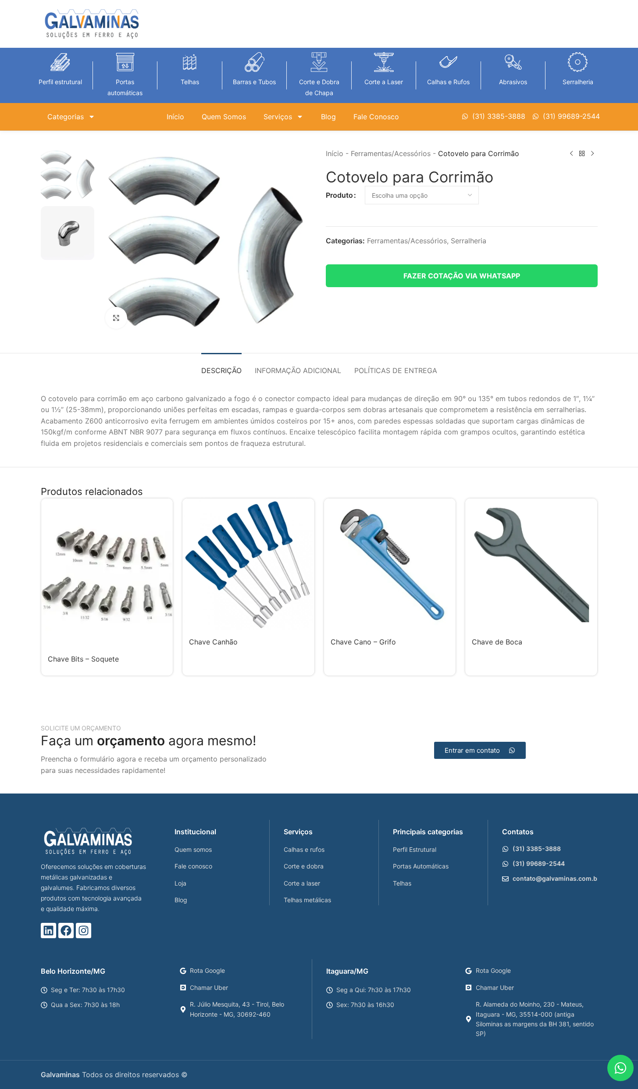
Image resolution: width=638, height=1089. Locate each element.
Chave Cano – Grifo (363, 641)
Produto (339, 195)
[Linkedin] (48, 930)
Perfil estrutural (60, 81)
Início (175, 116)
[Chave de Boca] (531, 564)
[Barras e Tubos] (254, 62)
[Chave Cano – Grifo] (390, 564)
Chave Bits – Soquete (83, 659)
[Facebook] (66, 930)
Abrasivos (513, 81)
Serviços (278, 116)
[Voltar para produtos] (582, 154)
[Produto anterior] (571, 154)
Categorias (65, 116)
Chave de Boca (497, 641)
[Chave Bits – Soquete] (107, 572)
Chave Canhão (213, 641)
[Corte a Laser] (384, 62)
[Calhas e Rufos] (448, 62)
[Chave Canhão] (248, 564)
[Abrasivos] (513, 62)
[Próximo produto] (592, 154)
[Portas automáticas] (125, 62)
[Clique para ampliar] (116, 318)
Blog (328, 116)
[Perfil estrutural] (60, 62)
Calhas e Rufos (448, 81)
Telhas (190, 81)
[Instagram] (83, 930)
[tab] (221, 366)
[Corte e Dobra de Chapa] (319, 62)
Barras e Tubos (254, 81)
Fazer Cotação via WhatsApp (461, 275)
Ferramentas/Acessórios (391, 153)
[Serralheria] (578, 62)
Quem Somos (224, 116)
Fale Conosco (376, 116)
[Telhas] (190, 62)
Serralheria (578, 81)
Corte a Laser (383, 81)
